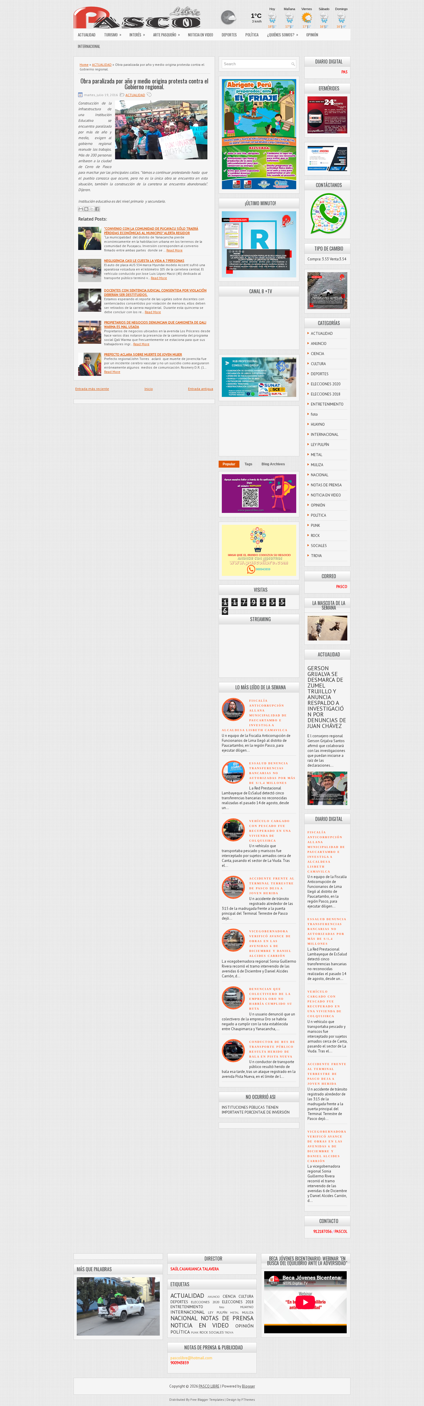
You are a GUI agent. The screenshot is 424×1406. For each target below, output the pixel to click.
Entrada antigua (200, 388)
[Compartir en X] (92, 209)
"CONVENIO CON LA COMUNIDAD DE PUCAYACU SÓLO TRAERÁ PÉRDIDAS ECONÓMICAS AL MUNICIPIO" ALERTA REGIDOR (151, 230)
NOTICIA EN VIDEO (200, 35)
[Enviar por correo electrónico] (81, 209)
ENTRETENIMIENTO (327, 404)
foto (314, 414)
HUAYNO (318, 424)
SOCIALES (319, 545)
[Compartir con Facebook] (97, 209)
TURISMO (112, 34)
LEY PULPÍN (320, 444)
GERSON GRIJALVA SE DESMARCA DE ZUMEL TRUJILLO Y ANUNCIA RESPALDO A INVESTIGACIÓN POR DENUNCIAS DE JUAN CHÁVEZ (326, 697)
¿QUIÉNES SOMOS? (282, 34)
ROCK (315, 535)
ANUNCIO (319, 343)
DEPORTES (229, 35)
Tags (248, 464)
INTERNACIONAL (89, 46)
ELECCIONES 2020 (325, 384)
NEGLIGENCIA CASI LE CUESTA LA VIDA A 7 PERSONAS (144, 260)
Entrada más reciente (92, 388)
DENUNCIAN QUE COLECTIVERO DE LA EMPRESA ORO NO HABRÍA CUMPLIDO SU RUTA (270, 998)
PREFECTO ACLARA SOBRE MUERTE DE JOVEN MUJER (143, 354)
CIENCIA (317, 353)
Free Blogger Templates (207, 1400)
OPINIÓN (312, 35)
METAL (316, 454)
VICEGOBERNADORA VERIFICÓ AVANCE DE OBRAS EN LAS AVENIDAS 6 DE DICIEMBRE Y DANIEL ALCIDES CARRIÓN (326, 1146)
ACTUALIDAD (86, 35)
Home (84, 64)
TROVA (316, 555)
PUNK (315, 525)
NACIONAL (319, 475)
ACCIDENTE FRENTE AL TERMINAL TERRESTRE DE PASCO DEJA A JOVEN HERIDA (327, 1074)
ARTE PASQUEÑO (166, 34)
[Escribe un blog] (86, 209)
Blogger (248, 1386)
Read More (174, 250)
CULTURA (318, 363)
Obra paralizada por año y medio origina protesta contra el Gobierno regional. (144, 83)
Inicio (149, 388)
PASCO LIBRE (209, 1386)
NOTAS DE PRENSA (326, 485)
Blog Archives (273, 464)
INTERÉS (137, 34)
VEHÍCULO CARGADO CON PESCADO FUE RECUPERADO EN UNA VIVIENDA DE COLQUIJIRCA (270, 830)
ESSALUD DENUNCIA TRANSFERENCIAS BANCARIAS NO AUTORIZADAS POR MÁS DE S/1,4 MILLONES (272, 773)
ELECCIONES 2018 (325, 394)
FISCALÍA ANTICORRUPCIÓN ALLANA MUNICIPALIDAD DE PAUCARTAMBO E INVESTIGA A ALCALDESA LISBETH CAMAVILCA (255, 715)
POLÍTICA (251, 35)
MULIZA (317, 464)
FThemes (248, 1400)
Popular (229, 464)
